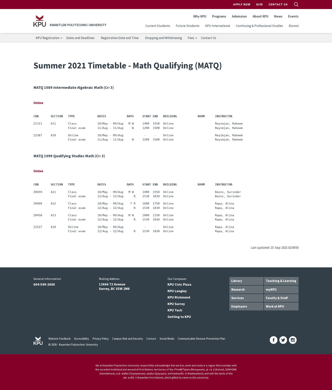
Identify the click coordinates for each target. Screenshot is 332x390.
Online (38, 103)
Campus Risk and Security (127, 338)
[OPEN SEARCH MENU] (296, 4)
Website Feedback (59, 338)
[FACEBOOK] (273, 340)
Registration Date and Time (120, 38)
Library (236, 281)
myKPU (271, 289)
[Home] (39, 21)
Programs (219, 16)
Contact (151, 338)
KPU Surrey (176, 304)
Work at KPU (275, 306)
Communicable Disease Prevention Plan (201, 338)
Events (293, 16)
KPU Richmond (179, 297)
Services (237, 298)
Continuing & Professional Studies (259, 26)
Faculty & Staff (277, 298)
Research (238, 289)
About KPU (260, 16)
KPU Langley (177, 291)
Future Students (187, 26)
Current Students (157, 26)
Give (259, 4)
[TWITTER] (283, 340)
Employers (239, 306)
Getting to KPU (179, 316)
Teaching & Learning (281, 281)
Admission (239, 16)
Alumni (294, 26)
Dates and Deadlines (80, 38)
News (278, 16)
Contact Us (278, 4)
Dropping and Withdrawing (163, 38)
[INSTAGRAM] (293, 340)
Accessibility (81, 338)
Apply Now (241, 4)
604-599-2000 (44, 284)
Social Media (167, 338)
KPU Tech (175, 310)
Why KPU (199, 16)
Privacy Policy (100, 338)
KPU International (217, 26)
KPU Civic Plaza (179, 284)
